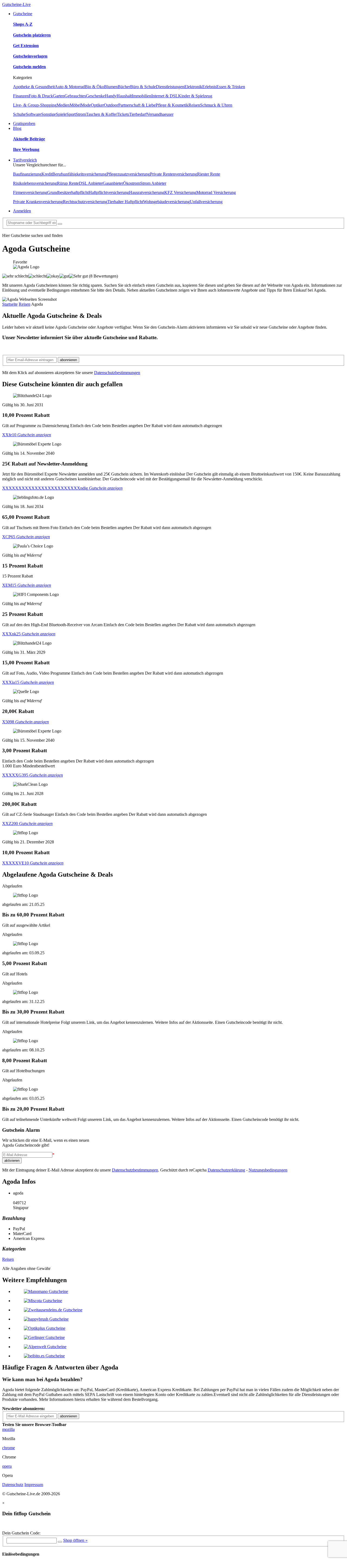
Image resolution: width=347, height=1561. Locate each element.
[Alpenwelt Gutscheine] (45, 1346)
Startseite (10, 304)
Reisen (194, 105)
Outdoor (111, 105)
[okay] (53, 276)
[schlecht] (37, 276)
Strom (81, 114)
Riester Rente (208, 174)
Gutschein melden (29, 66)
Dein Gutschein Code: (21, 1533)
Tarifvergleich (25, 160)
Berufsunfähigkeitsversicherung (79, 174)
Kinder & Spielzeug (195, 96)
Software (33, 114)
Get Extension (26, 45)
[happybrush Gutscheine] (46, 1319)
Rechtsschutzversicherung (85, 201)
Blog (17, 128)
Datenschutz (12, 1484)
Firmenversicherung (30, 192)
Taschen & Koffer (101, 114)
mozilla (8, 1429)
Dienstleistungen (170, 86)
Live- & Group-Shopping (35, 105)
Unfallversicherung (206, 201)
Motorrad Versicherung (216, 192)
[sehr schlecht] (15, 276)
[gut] (64, 276)
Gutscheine (22, 13)
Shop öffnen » (75, 1540)
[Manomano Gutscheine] (46, 1291)
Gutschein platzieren (32, 35)
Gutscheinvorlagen (30, 56)
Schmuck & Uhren (216, 105)
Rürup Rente (68, 183)
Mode (86, 105)
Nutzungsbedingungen (268, 1170)
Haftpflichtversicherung (109, 192)
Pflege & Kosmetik (172, 105)
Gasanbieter (113, 183)
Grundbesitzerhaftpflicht (68, 192)
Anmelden (22, 211)
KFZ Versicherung (180, 192)
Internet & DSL (164, 96)
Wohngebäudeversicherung (166, 201)
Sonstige (48, 114)
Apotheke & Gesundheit (34, 86)
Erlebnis (209, 86)
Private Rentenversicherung (173, 174)
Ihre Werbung (26, 149)
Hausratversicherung (146, 192)
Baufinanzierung (27, 174)
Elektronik (193, 86)
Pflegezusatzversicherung (128, 174)
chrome (8, 1448)
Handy (111, 96)
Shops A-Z (23, 24)
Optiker (97, 105)
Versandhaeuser (160, 114)
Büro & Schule (143, 86)
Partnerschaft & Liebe (137, 105)
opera (7, 1466)
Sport (71, 114)
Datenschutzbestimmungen (117, 372)
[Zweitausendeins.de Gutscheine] (53, 1310)
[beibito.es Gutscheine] (44, 1356)
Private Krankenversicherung (38, 201)
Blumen (111, 86)
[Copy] (60, 1542)
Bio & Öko (94, 86)
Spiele (61, 114)
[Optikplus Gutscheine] (44, 1328)
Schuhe (19, 114)
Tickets (123, 114)
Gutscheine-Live (16, 4)
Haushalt (124, 96)
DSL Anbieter (91, 183)
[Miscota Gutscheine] (43, 1300)
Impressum (33, 1484)
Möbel (75, 105)
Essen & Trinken (230, 86)
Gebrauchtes (75, 96)
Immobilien (141, 96)
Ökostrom (131, 183)
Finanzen (21, 96)
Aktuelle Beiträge (29, 139)
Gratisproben (24, 123)
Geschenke (95, 96)
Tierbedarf (138, 114)
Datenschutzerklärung (226, 1170)
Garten (59, 96)
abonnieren (68, 360)
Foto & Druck (41, 96)
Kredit (46, 174)
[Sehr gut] (78, 276)
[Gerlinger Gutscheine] (44, 1337)
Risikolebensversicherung (35, 183)
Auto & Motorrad (70, 86)
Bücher (124, 86)
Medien (63, 105)
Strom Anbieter (153, 183)
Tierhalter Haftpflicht (125, 201)
